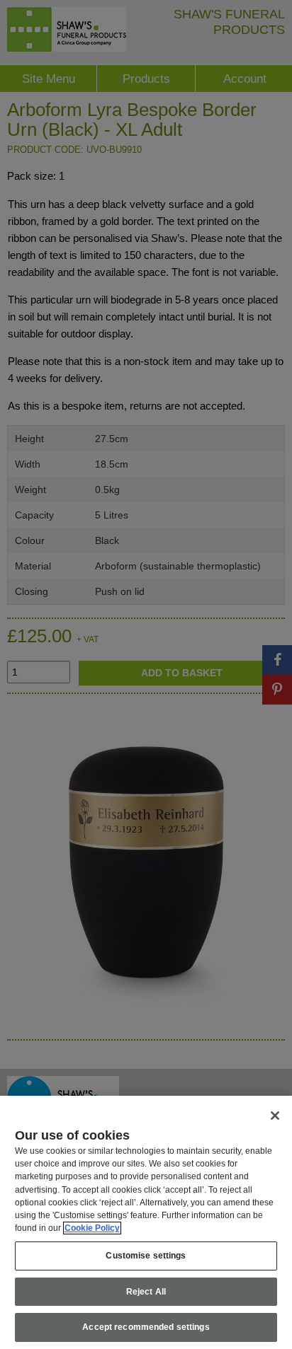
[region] (146, 1222)
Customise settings (146, 1256)
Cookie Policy (92, 1228)
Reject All (146, 1292)
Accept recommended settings (145, 1327)
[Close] (275, 1115)
